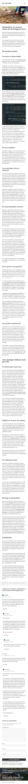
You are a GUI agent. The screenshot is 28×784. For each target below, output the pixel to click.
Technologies (16, 582)
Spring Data (15, 529)
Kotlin (5, 260)
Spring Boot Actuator (7, 302)
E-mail (4, 748)
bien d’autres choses (8, 186)
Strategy (4, 512)
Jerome (6, 595)
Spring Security (14, 437)
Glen (5, 654)
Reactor (11, 247)
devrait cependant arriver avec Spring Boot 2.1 (13, 532)
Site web (4, 753)
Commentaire (5, 727)
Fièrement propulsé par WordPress (8, 782)
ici (6, 35)
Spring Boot (5, 37)
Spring (24, 582)
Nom (3, 743)
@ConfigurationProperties (16, 531)
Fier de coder (6, 3)
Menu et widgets (24, 4)
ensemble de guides (21, 59)
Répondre (5, 608)
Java (21, 582)
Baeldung (17, 351)
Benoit (11, 582)
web (3, 584)
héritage (11, 502)
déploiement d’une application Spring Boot (14, 293)
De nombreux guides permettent (13, 427)
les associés (13, 194)
